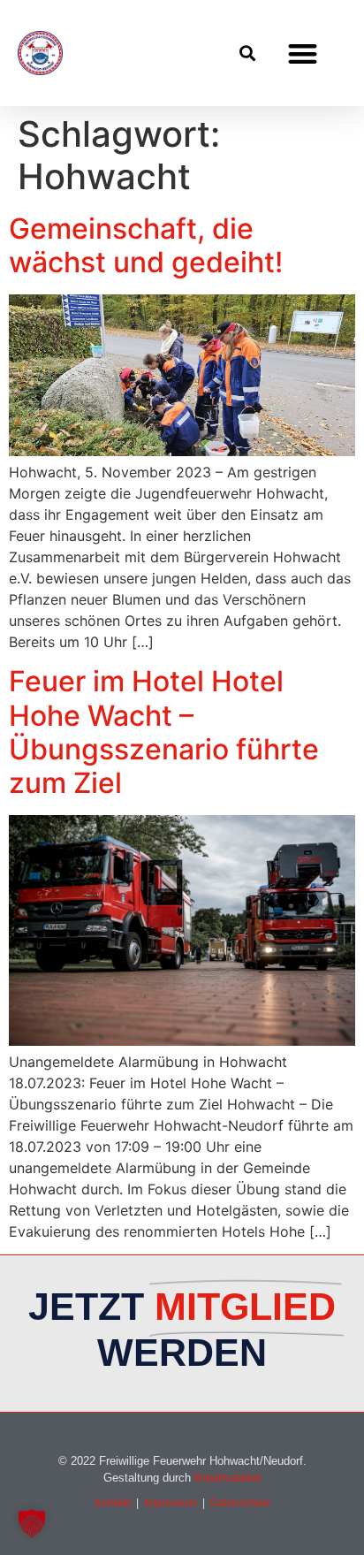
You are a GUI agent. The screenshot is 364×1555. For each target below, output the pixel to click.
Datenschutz (240, 1503)
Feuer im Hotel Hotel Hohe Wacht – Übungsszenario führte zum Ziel (164, 732)
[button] (247, 53)
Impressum (170, 1503)
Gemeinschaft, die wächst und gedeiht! (146, 245)
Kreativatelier (228, 1477)
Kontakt (113, 1503)
